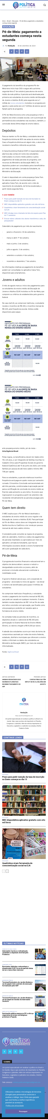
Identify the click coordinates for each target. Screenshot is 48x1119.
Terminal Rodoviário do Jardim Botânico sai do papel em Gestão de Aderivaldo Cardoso (17, 999)
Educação (15, 21)
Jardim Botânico (7, 980)
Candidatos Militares (9, 949)
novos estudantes (17, 103)
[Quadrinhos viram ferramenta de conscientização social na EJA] (24, 843)
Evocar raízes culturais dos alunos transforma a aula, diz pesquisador (25, 220)
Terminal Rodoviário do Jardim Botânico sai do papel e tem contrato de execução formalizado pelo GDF (17, 984)
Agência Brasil (13, 652)
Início (4, 21)
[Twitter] (16, 51)
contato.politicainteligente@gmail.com (26, 1082)
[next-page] (7, 871)
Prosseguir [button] (23, 1111)
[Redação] (3, 46)
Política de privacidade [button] (15, 1106)
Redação (11, 46)
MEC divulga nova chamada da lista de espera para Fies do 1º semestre (25, 214)
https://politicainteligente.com (24, 715)
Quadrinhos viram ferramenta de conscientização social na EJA (24, 209)
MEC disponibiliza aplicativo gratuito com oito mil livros (24, 204)
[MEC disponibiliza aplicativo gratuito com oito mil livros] (24, 800)
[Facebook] (11, 51)
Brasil (9, 21)
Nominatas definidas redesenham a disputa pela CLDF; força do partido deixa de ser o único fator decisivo (17, 968)
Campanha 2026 (7, 964)
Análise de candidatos (9, 1011)
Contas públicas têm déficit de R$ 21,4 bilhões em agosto (35, 682)
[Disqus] (24, 904)
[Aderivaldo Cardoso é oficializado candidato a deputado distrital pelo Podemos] (40, 954)
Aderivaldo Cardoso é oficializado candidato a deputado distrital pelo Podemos (15, 952)
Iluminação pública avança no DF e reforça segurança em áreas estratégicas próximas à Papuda (17, 1015)
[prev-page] (3, 871)
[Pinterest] (22, 51)
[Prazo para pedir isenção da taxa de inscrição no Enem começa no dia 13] (24, 757)
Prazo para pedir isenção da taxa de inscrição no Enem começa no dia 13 (22, 200)
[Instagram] (10, 1051)
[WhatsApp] (27, 51)
